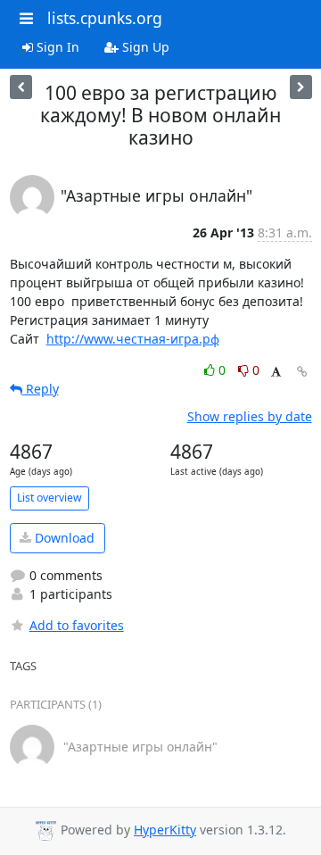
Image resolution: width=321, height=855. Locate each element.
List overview (49, 497)
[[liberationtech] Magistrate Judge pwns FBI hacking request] (21, 87)
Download (63, 537)
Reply (40, 388)
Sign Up (144, 46)
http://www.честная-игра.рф (132, 338)
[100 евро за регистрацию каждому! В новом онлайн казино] (301, 87)
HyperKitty (165, 829)
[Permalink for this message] (302, 372)
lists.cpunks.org (104, 18)
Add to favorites (76, 625)
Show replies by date (249, 416)
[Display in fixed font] (276, 373)
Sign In (56, 46)
